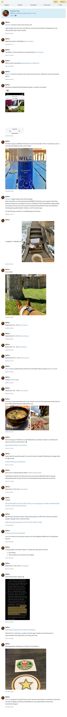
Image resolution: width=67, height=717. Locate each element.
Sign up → (62, 1)
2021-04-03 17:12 (9, 44)
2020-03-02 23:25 (9, 328)
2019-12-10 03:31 (9, 492)
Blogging (6, 5)
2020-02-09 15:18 (9, 350)
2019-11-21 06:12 (9, 622)
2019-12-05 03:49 (9, 541)
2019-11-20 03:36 (9, 638)
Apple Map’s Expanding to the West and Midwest (20, 630)
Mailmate (50, 369)
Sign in (55, 1)
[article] (33, 27)
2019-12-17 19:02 (9, 448)
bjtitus (7, 22)
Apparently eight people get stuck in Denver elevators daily (23, 522)
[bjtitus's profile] (2, 23)
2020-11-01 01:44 (9, 55)
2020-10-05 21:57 (9, 136)
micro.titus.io (29, 41)
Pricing (60, 5)
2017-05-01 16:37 (9, 707)
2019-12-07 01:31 (9, 508)
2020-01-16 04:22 (9, 382)
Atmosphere (33, 5)
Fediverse (20, 5)
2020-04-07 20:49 (9, 317)
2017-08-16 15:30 (9, 691)
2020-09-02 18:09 (9, 191)
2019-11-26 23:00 (9, 558)
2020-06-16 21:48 (9, 214)
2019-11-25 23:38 (9, 569)
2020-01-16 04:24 (9, 371)
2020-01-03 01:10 (9, 393)
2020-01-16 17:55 (9, 361)
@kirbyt (7, 699)
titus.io (12, 15)
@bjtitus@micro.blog (29, 13)
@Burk (7, 369)
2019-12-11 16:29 (9, 481)
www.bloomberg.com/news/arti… (15, 462)
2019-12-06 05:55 (9, 525)
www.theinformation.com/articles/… (16, 445)
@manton (8, 25)
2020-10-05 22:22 (9, 79)
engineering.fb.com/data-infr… (30, 63)
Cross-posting (46, 5)
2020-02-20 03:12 (9, 339)
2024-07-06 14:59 (9, 33)
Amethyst (12, 380)
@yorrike (8, 74)
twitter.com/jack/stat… (35, 473)
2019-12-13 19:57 (9, 465)
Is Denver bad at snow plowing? (15, 533)
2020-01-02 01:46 (9, 432)
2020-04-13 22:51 (9, 264)
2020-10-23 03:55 (9, 66)
